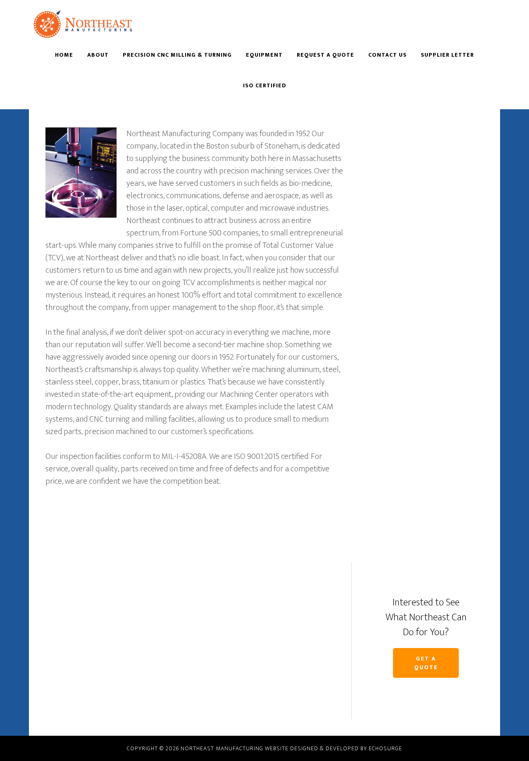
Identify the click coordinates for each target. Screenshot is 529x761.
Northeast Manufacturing (103, 24)
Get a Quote (426, 663)
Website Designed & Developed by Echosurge (333, 748)
